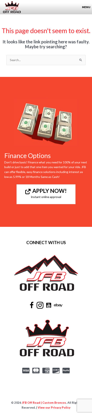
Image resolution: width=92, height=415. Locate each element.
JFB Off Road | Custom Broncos (43, 402)
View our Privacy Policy (54, 407)
